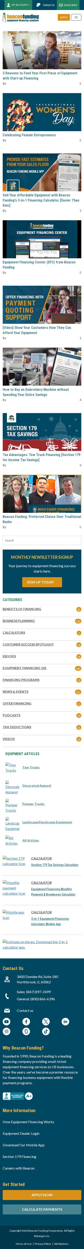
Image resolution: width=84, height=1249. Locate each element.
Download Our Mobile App (24, 1145)
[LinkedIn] (65, 1022)
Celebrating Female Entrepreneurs (29, 135)
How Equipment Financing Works (28, 1122)
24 (79, 644)
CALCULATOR (41, 858)
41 (79, 609)
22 (79, 680)
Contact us (25, 1010)
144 (78, 668)
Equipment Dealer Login (21, 1133)
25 (79, 715)
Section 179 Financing (19, 1156)
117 (78, 692)
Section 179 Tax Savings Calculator (54, 865)
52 (79, 739)
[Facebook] (26, 1022)
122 (78, 621)
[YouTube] (6, 1022)
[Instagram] (6, 1032)
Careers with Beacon (18, 1168)
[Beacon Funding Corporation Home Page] (21, 17)
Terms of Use (23, 1243)
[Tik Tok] (46, 1032)
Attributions (61, 1243)
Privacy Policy (43, 1243)
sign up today (41, 582)
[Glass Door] (26, 1032)
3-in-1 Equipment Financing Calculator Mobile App (50, 921)
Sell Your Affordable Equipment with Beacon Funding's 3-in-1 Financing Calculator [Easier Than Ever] (41, 200)
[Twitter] (46, 1022)
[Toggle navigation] (76, 17)
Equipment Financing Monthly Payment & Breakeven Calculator (53, 891)
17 (79, 703)
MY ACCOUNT (19, 4)
